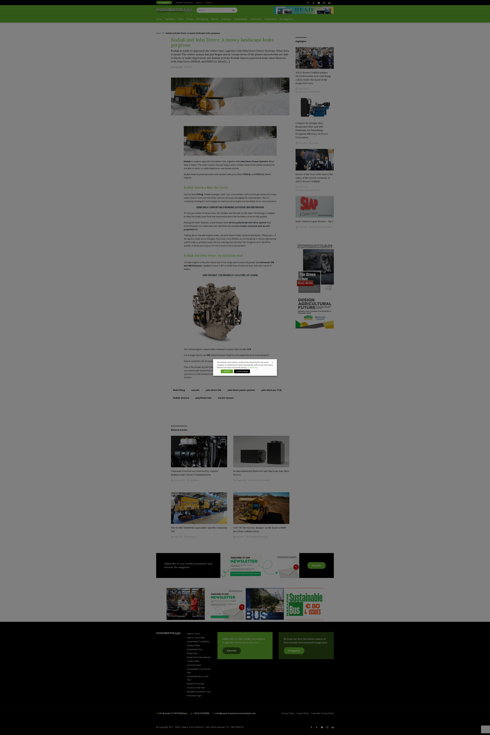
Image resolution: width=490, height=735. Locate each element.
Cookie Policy (252, 367)
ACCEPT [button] (227, 371)
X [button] (272, 362)
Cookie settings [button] (242, 371)
